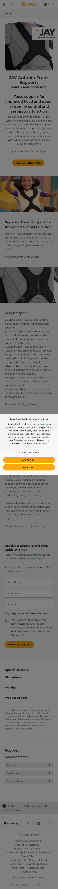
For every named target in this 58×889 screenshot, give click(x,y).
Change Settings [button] (29, 452)
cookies (44, 424)
